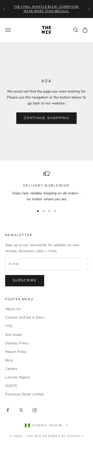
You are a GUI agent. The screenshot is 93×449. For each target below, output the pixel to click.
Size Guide (13, 334)
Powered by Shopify (63, 436)
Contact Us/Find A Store (24, 317)
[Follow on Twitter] (21, 410)
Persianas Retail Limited (24, 394)
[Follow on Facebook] (7, 410)
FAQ (8, 325)
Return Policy (16, 351)
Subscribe (25, 280)
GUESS (11, 385)
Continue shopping (46, 118)
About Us (13, 308)
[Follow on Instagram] (34, 410)
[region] (46, 186)
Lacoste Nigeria (17, 377)
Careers (11, 368)
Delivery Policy (17, 343)
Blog (9, 360)
